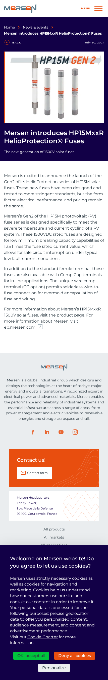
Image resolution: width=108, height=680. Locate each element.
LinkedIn (47, 432)
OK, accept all (31, 655)
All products (54, 529)
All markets (54, 537)
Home (9, 27)
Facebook (33, 432)
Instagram (75, 432)
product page (70, 315)
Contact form (37, 473)
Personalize (54, 667)
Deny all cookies (74, 655)
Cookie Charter (42, 637)
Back (16, 42)
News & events (35, 27)
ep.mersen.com (19, 327)
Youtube (61, 432)
